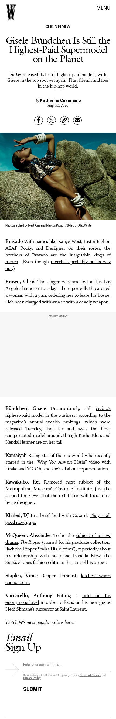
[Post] (51, 120)
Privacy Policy (32, 678)
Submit (32, 688)
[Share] (38, 120)
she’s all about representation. (80, 469)
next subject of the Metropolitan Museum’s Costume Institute (58, 485)
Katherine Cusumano (60, 100)
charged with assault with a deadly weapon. (67, 302)
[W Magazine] (10, 12)
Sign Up (23, 642)
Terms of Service (90, 675)
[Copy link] (64, 120)
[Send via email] (77, 120)
